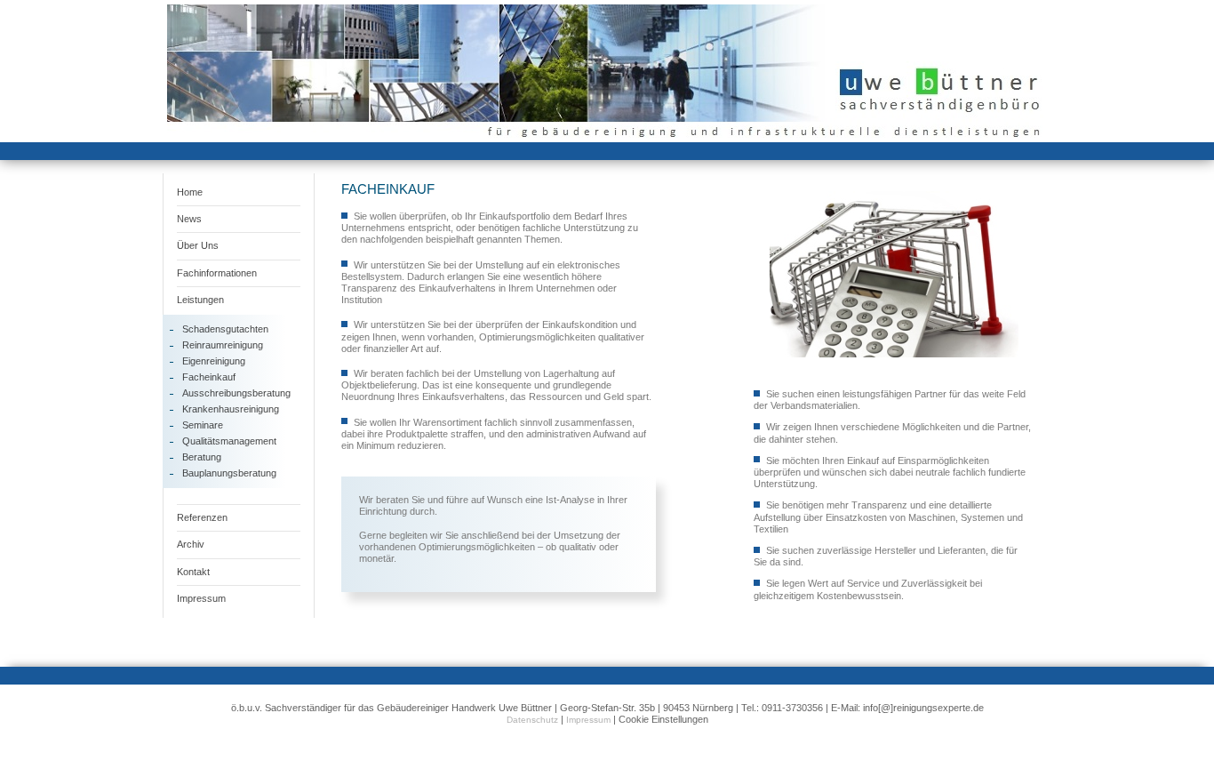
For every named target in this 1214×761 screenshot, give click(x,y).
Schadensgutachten (225, 329)
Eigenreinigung (213, 361)
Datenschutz (532, 720)
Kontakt (193, 571)
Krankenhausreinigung (230, 409)
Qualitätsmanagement (229, 441)
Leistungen (200, 299)
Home (190, 192)
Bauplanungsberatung (229, 473)
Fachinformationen (217, 273)
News (189, 218)
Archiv (190, 544)
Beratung (201, 457)
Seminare (202, 425)
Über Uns (198, 245)
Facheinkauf (209, 377)
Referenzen (202, 517)
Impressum (201, 598)
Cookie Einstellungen (663, 719)
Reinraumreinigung (222, 345)
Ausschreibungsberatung (236, 393)
